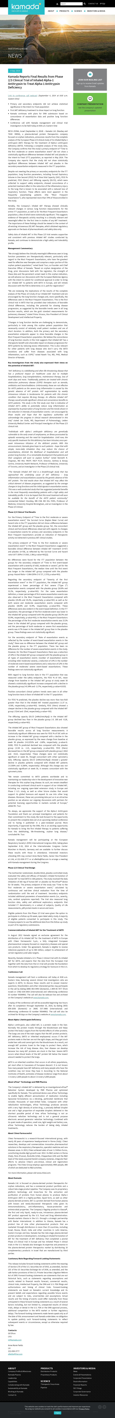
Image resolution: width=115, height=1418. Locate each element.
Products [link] (64, 11)
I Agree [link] (57, 1413)
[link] (26, 7)
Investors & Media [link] (96, 11)
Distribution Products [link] (49, 1371)
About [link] (51, 11)
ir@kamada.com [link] (14, 1340)
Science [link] (78, 11)
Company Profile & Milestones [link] (19, 1371)
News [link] (75, 1371)
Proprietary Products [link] (49, 1375)
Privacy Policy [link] (84, 1409)
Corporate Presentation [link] (82, 1378)
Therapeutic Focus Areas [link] (50, 1384)
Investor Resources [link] (80, 1395)
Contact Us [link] (12, 1395)
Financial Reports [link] (80, 1385)
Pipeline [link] (44, 1387)
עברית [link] (102, 3)
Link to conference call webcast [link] (22, 95)
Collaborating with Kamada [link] (18, 1385)
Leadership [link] (12, 1378)
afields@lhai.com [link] (15, 1354)
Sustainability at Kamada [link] (17, 1388)
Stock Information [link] (80, 1381)
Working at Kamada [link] (15, 1391)
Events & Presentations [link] (82, 1375)
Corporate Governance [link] (82, 1391)
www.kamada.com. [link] (41, 997)
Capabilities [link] (12, 1381)
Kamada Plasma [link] (14, 1375)
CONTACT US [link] (93, 3)
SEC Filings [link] (77, 1388)
